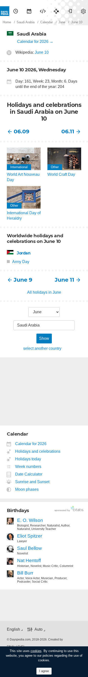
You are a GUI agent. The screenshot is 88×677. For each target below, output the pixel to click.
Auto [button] (38, 629)
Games (56, 11)
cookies (36, 651)
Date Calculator (28, 474)
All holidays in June (44, 292)
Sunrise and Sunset (32, 482)
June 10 (42, 52)
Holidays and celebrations (37, 451)
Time (15, 11)
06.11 (67, 131)
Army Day (20, 262)
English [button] (13, 629)
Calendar (29, 11)
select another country (42, 348)
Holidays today (28, 459)
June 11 (64, 279)
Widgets (42, 11)
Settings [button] (83, 11)
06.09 (21, 131)
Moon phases (27, 489)
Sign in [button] (70, 11)
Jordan (24, 253)
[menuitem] (15, 11)
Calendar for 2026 (32, 41)
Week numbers (28, 466)
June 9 (23, 279)
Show (44, 338)
